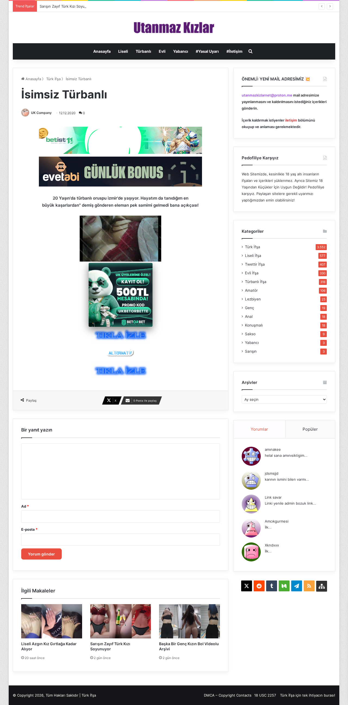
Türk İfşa (53, 79)
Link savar (273, 497)
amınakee (273, 449)
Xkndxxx (272, 545)
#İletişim (234, 51)
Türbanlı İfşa (255, 281)
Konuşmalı (254, 325)
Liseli (123, 51)
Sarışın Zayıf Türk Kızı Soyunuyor (67, 6)
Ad (25, 506)
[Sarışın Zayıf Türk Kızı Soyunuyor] (120, 621)
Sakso (250, 334)
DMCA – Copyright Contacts (227, 695)
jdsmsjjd (271, 473)
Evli (162, 51)
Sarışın (251, 351)
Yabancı (180, 51)
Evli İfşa (252, 273)
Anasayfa (102, 51)
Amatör (251, 290)
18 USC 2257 (265, 695)
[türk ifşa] (174, 27)
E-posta (29, 529)
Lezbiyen (253, 299)
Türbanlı (143, 51)
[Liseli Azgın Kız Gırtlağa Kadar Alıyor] (51, 621)
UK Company (41, 113)
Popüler (310, 429)
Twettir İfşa (255, 264)
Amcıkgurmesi (276, 521)
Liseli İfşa (253, 255)
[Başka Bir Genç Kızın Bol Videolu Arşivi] (189, 621)
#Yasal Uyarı (207, 51)
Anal (249, 316)
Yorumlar (259, 429)
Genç (249, 308)
